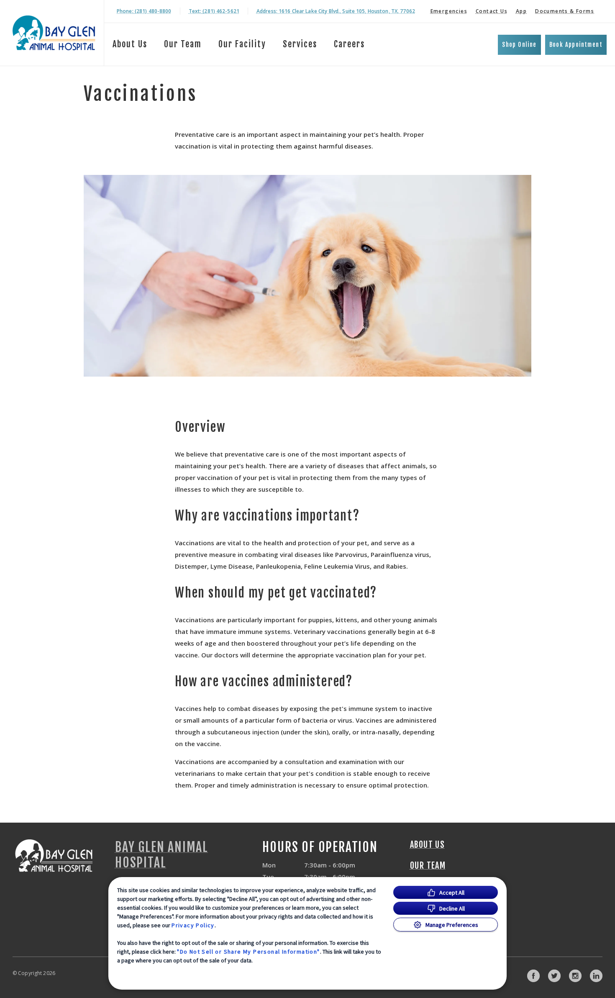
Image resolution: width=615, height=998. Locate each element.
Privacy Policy (193, 925)
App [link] (521, 11)
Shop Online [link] (519, 44)
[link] (54, 32)
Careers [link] (349, 44)
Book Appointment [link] (575, 44)
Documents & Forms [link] (564, 11)
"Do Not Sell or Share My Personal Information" (248, 951)
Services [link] (300, 44)
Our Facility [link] (242, 44)
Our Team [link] (183, 44)
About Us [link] (130, 44)
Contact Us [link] (491, 11)
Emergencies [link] (448, 11)
